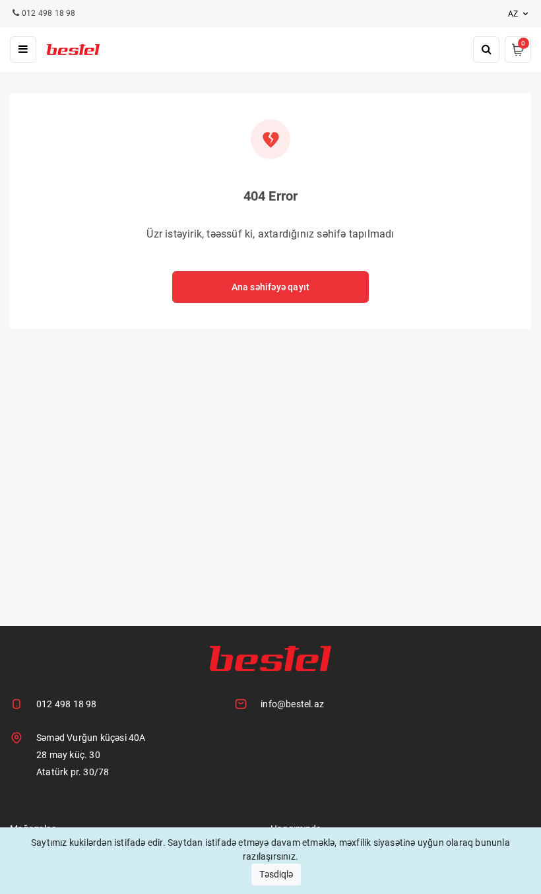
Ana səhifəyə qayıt (271, 287)
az (514, 13)
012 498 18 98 (66, 704)
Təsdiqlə (276, 874)
